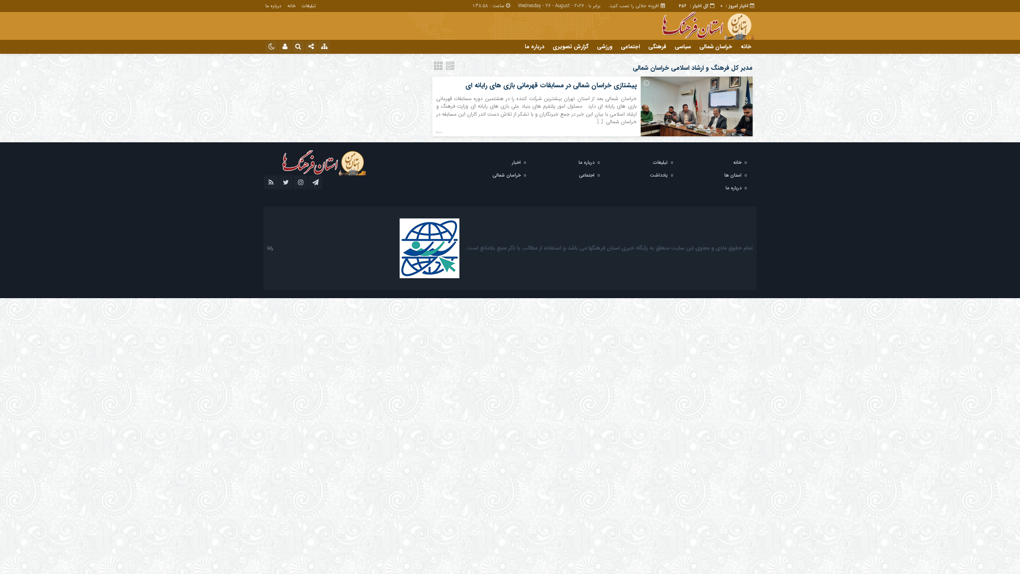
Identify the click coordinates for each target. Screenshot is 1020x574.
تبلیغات (309, 6)
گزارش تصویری (570, 46)
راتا (270, 248)
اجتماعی (630, 46)
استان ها (732, 175)
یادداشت (659, 175)
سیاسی (683, 46)
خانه (291, 6)
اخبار (516, 162)
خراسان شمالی (715, 46)
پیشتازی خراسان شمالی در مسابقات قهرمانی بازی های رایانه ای (551, 85)
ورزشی (604, 46)
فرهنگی (657, 46)
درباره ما (273, 6)
